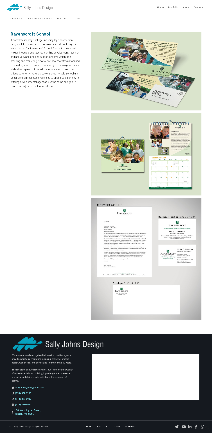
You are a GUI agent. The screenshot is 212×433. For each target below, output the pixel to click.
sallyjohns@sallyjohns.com (29, 387)
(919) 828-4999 (23, 404)
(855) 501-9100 (23, 393)
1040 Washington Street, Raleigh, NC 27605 (27, 412)
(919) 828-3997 (23, 399)
